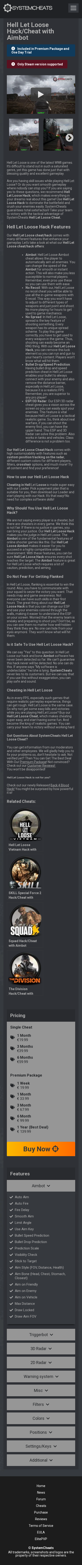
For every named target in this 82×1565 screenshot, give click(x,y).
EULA (41, 1532)
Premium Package (33, 762)
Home (41, 1486)
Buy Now (37, 1149)
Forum (41, 1499)
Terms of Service (41, 1525)
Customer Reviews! (41, 765)
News (41, 1492)
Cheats (41, 1506)
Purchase (41, 1512)
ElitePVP (41, 1539)
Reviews (41, 1519)
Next (69, 138)
